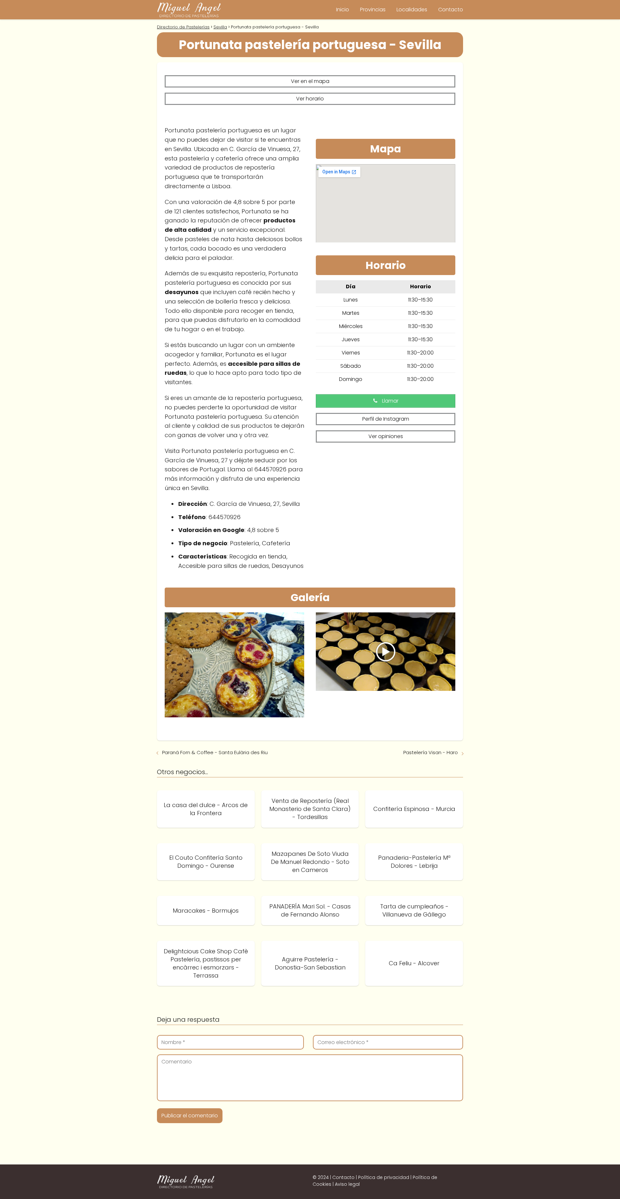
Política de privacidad (383, 1177)
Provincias (373, 9)
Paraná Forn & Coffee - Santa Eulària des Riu (215, 752)
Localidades (412, 9)
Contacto (450, 9)
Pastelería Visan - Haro (430, 752)
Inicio (342, 9)
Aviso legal (347, 1184)
